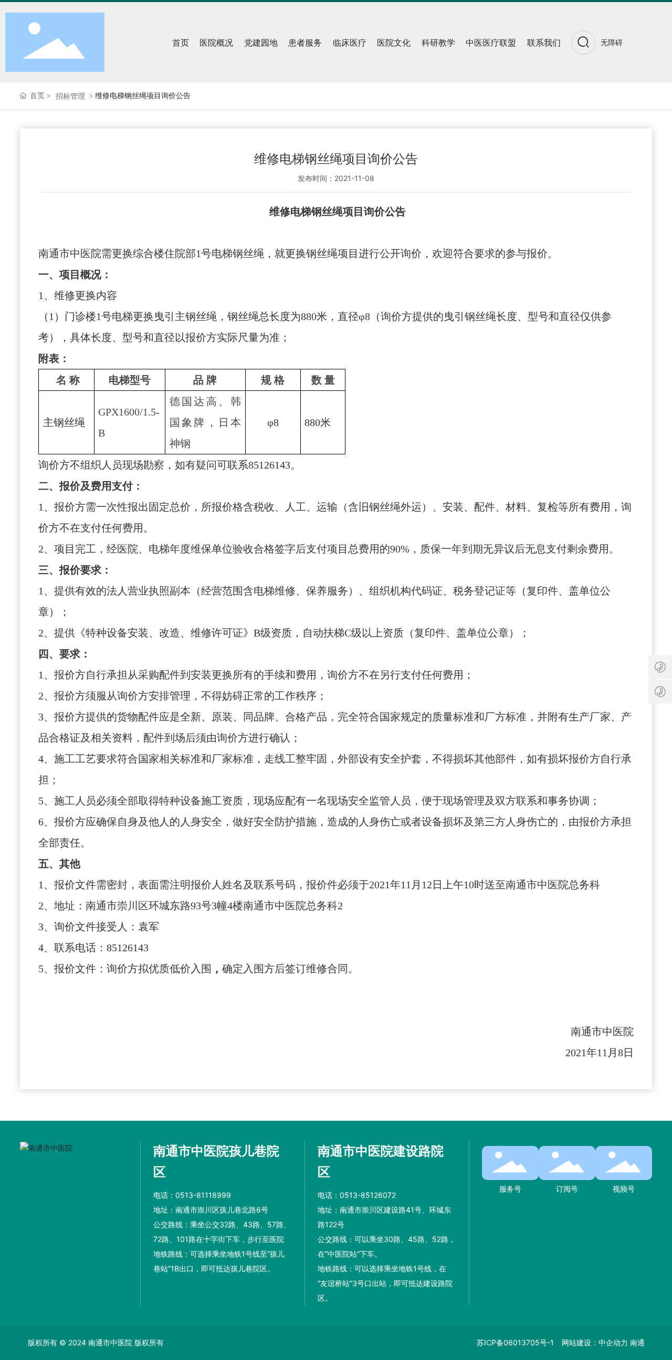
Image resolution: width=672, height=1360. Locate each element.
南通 (637, 1342)
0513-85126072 (368, 1195)
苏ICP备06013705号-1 (515, 1342)
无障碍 (612, 42)
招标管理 (70, 95)
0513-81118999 (203, 1195)
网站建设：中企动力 (595, 1342)
